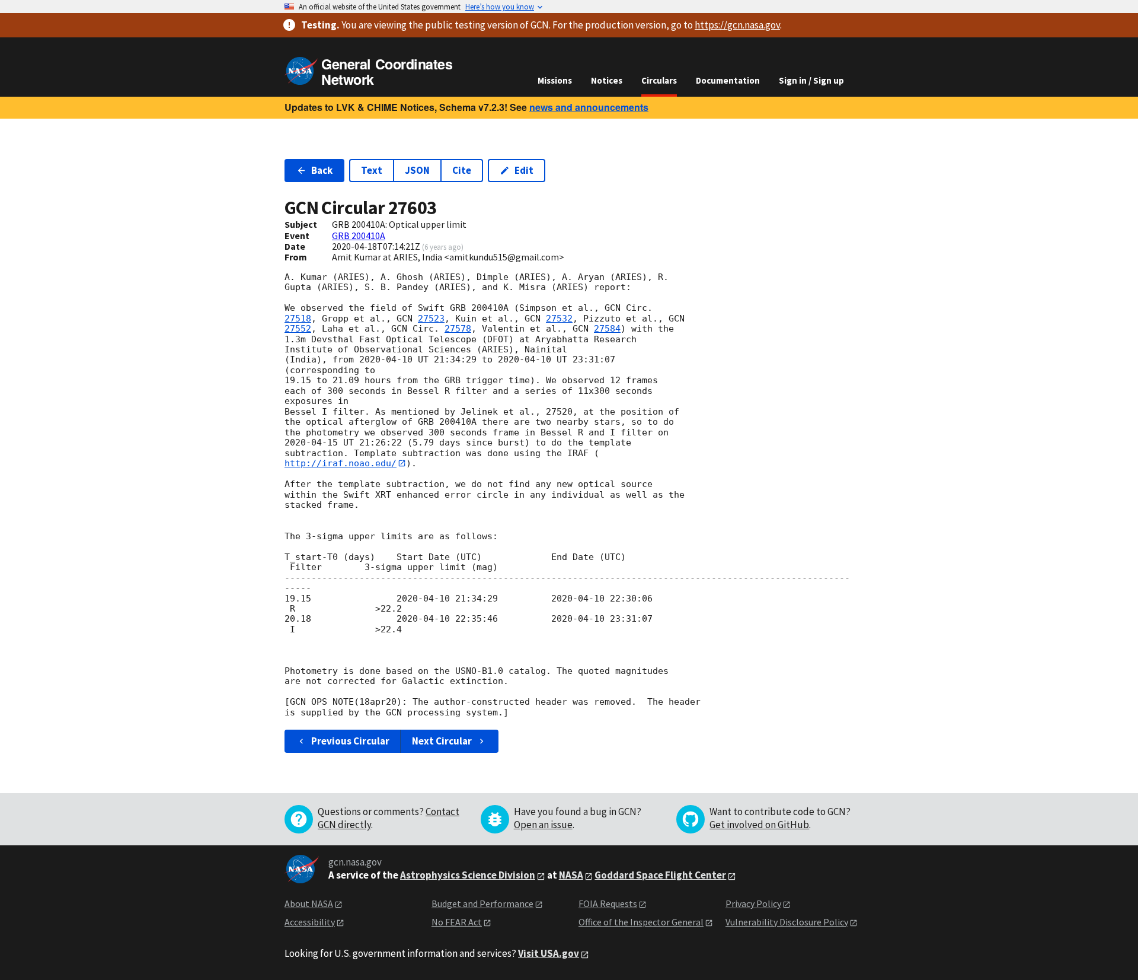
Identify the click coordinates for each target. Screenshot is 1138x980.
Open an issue (543, 824)
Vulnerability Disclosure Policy (786, 922)
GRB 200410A (358, 235)
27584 (607, 328)
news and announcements (588, 107)
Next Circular (442, 740)
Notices (606, 80)
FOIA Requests (607, 903)
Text (371, 170)
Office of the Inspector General (641, 922)
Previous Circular (350, 740)
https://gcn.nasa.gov (737, 24)
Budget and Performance (482, 903)
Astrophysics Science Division (467, 875)
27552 (297, 328)
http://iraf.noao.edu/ (340, 463)
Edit (523, 170)
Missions (555, 80)
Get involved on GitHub (759, 824)
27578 (458, 328)
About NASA (308, 903)
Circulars (659, 80)
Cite (461, 170)
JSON (417, 170)
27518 (297, 318)
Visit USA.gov (548, 953)
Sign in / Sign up (811, 80)
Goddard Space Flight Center (660, 875)
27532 (559, 318)
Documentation (728, 80)
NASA (571, 875)
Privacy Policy (753, 903)
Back (322, 170)
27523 (431, 318)
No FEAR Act (456, 922)
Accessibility (309, 922)
